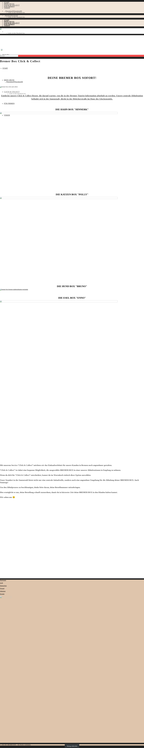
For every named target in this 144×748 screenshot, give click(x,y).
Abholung (2, 591)
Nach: (2, 540)
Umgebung (3, 511)
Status (2, 513)
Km (3, 542)
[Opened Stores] (5, 515)
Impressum (3, 580)
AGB (1, 583)
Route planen (4, 543)
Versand (2, 588)
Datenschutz (3, 586)
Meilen (9, 542)
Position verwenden (6, 556)
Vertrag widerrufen (72, 746)
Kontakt (2, 594)
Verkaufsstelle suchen (6, 508)
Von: (1, 537)
